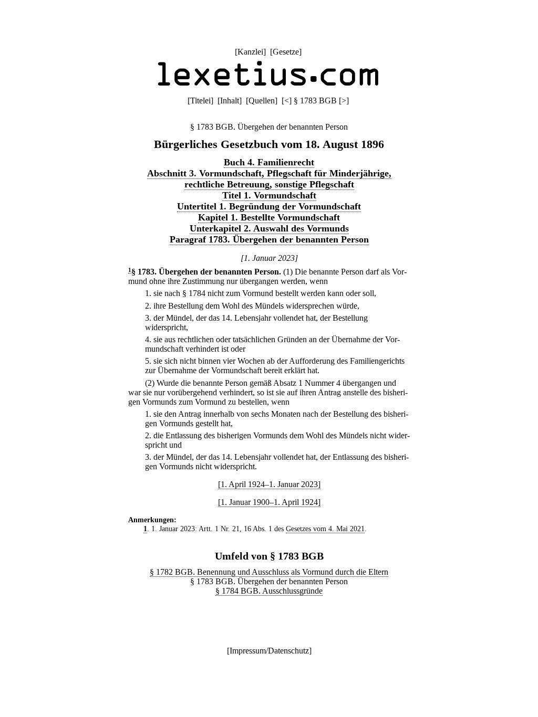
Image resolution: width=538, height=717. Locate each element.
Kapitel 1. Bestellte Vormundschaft (269, 217)
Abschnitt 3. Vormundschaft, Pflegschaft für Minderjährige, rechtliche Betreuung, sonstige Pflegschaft (269, 178)
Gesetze (286, 51)
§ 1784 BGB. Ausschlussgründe (269, 590)
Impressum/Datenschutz (269, 650)
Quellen (262, 100)
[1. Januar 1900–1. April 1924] (269, 502)
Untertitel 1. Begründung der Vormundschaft (269, 206)
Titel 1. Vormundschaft (269, 195)
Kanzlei (250, 51)
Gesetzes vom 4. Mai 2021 (325, 528)
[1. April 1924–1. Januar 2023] (269, 484)
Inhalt (229, 100)
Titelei (200, 100)
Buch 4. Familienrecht (269, 162)
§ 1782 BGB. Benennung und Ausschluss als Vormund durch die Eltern (269, 571)
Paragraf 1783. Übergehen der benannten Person (269, 239)
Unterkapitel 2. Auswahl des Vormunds (269, 228)
